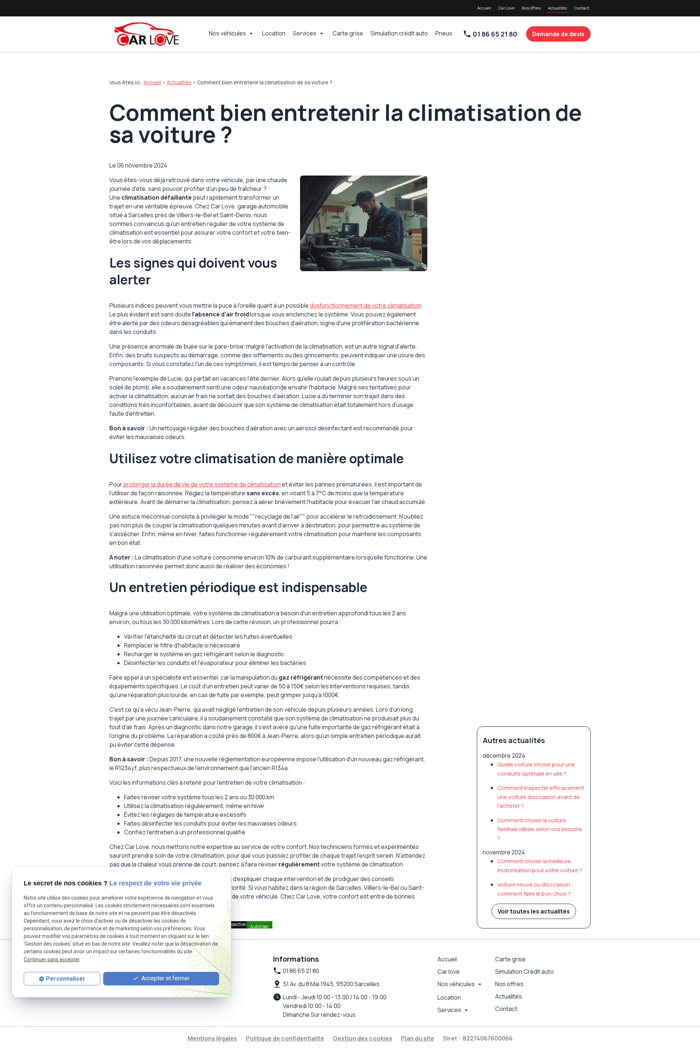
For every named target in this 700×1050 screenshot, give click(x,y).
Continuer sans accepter (52, 959)
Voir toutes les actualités (534, 911)
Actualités (557, 8)
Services (304, 33)
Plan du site (417, 1038)
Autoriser (259, 925)
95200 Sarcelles (331, 984)
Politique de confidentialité (285, 1038)
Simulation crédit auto (399, 33)
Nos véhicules (227, 33)
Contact (581, 8)
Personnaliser (65, 978)
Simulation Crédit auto (524, 972)
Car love (449, 972)
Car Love (506, 8)
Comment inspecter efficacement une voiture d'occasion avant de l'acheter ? (540, 796)
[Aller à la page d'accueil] (145, 34)
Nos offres (531, 8)
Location (273, 33)
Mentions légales (212, 1038)
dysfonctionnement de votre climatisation (365, 305)
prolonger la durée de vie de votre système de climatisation (201, 484)
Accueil (484, 8)
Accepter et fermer (165, 978)
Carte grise (347, 33)
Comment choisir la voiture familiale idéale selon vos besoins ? (539, 829)
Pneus (443, 33)
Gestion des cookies (362, 1038)
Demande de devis (558, 34)
